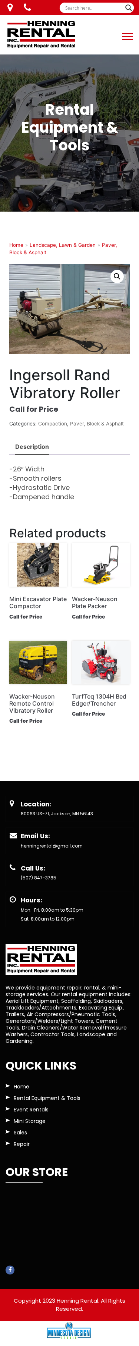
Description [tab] (32, 446)
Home (16, 245)
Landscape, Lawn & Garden (63, 245)
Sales (20, 1133)
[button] (127, 35)
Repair (22, 1144)
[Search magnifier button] (128, 8)
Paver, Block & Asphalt (97, 424)
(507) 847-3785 (38, 878)
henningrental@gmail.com (52, 846)
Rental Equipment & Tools (47, 1098)
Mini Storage (30, 1121)
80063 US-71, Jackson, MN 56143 (57, 813)
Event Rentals (31, 1110)
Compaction (52, 424)
